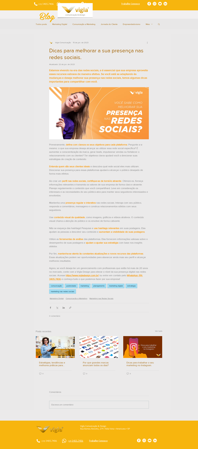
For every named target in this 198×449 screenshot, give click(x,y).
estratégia (131, 286)
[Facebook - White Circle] (149, 4)
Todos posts (41, 24)
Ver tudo (158, 331)
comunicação (56, 286)
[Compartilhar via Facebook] (50, 307)
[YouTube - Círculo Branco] (160, 4)
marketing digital (116, 286)
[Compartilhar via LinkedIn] (63, 307)
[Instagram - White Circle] (154, 4)
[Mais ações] (147, 42)
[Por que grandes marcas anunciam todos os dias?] (99, 347)
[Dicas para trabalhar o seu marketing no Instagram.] (142, 347)
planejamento (99, 286)
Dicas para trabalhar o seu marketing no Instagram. (140, 364)
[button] (159, 24)
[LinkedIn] (165, 4)
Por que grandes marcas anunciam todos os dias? (96, 364)
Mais (148, 24)
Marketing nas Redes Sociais (101, 298)
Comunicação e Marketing (83, 24)
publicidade (71, 286)
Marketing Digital (59, 24)
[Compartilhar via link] (70, 307)
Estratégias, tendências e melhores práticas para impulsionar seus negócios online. (53, 364)
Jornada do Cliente (109, 24)
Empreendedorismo (131, 24)
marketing (85, 286)
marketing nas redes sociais (62, 291)
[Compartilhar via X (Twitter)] (57, 307)
